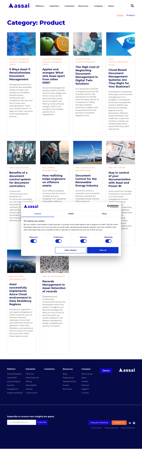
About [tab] (104, 214)
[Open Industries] (60, 6)
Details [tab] (71, 214)
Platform (11, 369)
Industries (30, 369)
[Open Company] (104, 6)
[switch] (58, 241)
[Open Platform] (45, 6)
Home (120, 15)
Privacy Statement (111, 428)
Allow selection (71, 250)
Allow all (102, 250)
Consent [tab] (37, 214)
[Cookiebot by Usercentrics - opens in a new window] (108, 206)
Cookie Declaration (128, 428)
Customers (49, 369)
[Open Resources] (89, 6)
